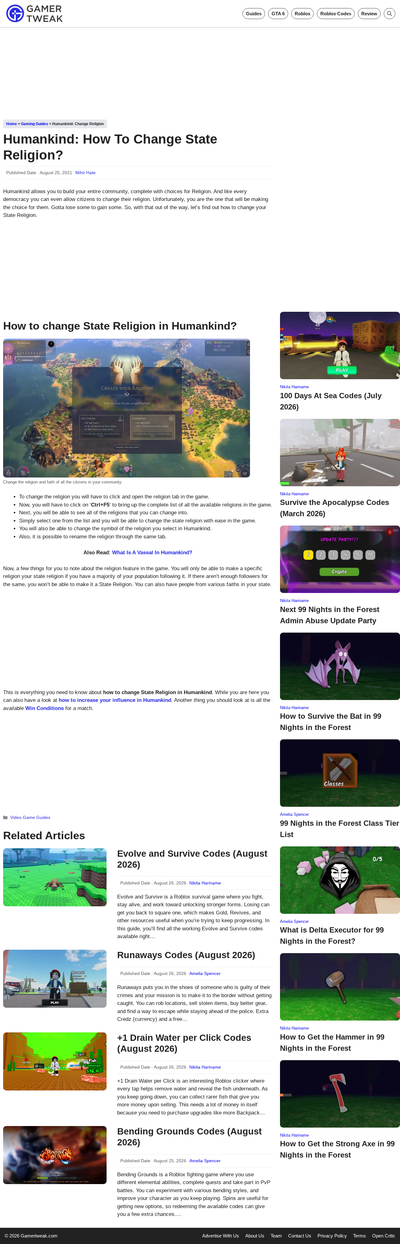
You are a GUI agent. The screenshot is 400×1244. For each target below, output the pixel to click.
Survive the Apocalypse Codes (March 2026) (334, 508)
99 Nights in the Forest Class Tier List (339, 829)
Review (369, 13)
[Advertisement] (200, 71)
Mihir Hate (85, 172)
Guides (254, 13)
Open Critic (383, 1235)
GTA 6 (278, 13)
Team (276, 1235)
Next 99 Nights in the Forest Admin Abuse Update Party (329, 615)
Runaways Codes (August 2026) (186, 955)
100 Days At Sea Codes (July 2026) (331, 401)
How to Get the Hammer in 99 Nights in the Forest (332, 1042)
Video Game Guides (30, 817)
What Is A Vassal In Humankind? (152, 553)
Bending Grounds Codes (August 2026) (189, 1136)
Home (11, 124)
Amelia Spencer (205, 973)
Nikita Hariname (205, 882)
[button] (389, 13)
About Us (254, 1235)
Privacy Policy (332, 1235)
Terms (359, 1235)
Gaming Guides (34, 124)
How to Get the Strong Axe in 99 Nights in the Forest (337, 1149)
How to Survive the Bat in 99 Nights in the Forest (330, 722)
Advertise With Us (220, 1235)
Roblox (302, 13)
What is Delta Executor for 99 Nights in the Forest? (332, 935)
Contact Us (299, 1235)
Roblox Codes (335, 13)
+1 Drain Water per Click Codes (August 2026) (184, 1043)
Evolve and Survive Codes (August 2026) (192, 859)
